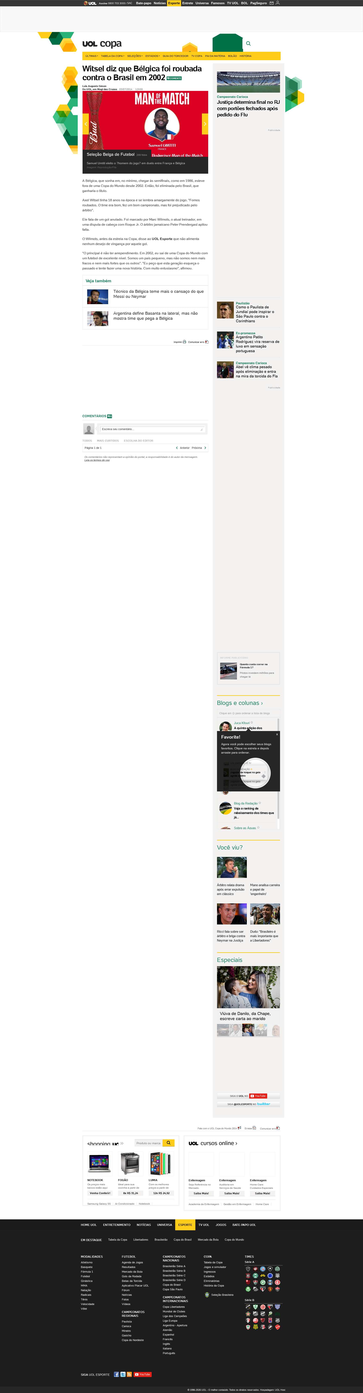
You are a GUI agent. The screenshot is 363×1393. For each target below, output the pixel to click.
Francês (168, 1339)
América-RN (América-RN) (262, 1307)
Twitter (123, 1374)
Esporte (174, 3)
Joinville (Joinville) (248, 1320)
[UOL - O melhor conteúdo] (89, 4)
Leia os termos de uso (97, 460)
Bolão (232, 55)
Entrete (187, 3)
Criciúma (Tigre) (262, 1275)
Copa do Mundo (234, 1239)
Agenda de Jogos (132, 1262)
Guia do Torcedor (175, 55)
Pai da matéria (215, 55)
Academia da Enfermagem (204, 1204)
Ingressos (210, 1271)
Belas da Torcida (132, 1281)
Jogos (221, 1225)
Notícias (160, 3)
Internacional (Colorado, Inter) (277, 1282)
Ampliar (194, 96)
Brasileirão (161, 1239)
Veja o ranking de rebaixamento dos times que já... (254, 812)
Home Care (262, 1204)
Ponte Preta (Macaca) (277, 1320)
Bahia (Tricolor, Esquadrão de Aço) (262, 1268)
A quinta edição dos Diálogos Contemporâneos (253, 730)
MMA (84, 1285)
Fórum (126, 1290)
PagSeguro (258, 3)
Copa (110, 43)
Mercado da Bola (208, 1239)
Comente (175, 78)
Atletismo (86, 1262)
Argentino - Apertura (175, 1325)
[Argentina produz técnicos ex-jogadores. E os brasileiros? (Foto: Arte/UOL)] (261, 1035)
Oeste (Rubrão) (262, 1320)
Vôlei (84, 1308)
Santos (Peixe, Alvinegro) (255, 1289)
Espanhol (168, 1334)
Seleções (134, 55)
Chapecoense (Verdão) (277, 1268)
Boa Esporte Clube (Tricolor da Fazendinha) (248, 1313)
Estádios (152, 55)
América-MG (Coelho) (255, 1307)
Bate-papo (143, 3)
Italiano (167, 1348)
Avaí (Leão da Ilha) (277, 1307)
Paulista (127, 1321)
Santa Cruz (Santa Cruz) (262, 1327)
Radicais (86, 1295)
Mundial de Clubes (174, 1311)
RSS (129, 1374)
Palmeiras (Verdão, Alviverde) (248, 1289)
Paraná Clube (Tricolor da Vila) (270, 1320)
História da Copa (214, 1285)
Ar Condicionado (124, 1203)
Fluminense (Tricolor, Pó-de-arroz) (255, 1282)
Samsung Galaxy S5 (99, 1203)
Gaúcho (126, 1335)
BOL (244, 3)
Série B (249, 1300)
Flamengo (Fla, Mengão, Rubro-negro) (248, 1282)
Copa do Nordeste (133, 1340)
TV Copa (196, 55)
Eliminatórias (212, 1281)
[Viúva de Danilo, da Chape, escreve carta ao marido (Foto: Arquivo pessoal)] (248, 1035)
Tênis (84, 1299)
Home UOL (89, 1225)
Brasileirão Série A (174, 1266)
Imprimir (178, 342)
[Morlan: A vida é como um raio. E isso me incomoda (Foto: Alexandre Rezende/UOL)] (273, 1035)
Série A (249, 1262)
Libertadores (140, 1239)
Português (169, 1353)
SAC (129, 3)
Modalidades (92, 1256)
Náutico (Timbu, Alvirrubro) (255, 1320)
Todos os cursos (266, 1144)
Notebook (144, 1203)
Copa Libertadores (174, 1307)
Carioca (126, 1326)
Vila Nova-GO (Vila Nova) (277, 1327)
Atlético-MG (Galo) (248, 1268)
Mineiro (126, 1331)
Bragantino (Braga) (255, 1313)
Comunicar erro (196, 342)
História (245, 55)
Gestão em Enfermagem (237, 1204)
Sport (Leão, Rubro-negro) (270, 1289)
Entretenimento (116, 1225)
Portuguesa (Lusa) (248, 1327)
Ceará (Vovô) (262, 1313)
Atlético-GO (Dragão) (270, 1307)
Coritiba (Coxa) (255, 1275)
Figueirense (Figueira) (277, 1275)
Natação (86, 1290)
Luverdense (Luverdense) (270, 1313)
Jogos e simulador (215, 1267)
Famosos (218, 3)
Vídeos (126, 1304)
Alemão (167, 1330)
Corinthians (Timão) (248, 1275)
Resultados (128, 1267)
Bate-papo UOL (244, 1225)
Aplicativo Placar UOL (135, 1285)
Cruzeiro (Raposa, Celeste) (270, 1275)
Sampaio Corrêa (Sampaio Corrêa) (255, 1327)
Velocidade (87, 1304)
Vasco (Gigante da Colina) (270, 1327)
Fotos (125, 1299)
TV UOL (233, 3)
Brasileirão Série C (174, 1275)
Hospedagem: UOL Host (272, 1389)
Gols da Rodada (131, 1276)
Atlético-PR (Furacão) (255, 1268)
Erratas (248, 1128)
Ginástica (86, 1281)
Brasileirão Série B (174, 1271)
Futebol (85, 1276)
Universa (202, 3)
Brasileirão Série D (174, 1280)
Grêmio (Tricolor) (270, 1282)
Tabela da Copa (112, 55)
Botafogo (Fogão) (270, 1268)
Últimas (90, 55)
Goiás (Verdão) (262, 1282)
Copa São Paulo (173, 1289)
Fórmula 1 (87, 1271)
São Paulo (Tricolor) (262, 1289)
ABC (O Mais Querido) (248, 1307)
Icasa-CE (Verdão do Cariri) (277, 1313)
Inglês (166, 1344)
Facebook (117, 1374)
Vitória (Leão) (277, 1289)
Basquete (86, 1267)
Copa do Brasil (183, 1239)
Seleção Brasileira (222, 1295)
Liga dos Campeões (175, 1316)
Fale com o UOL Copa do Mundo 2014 (217, 1128)
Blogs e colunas (238, 702)
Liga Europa (170, 1320)
